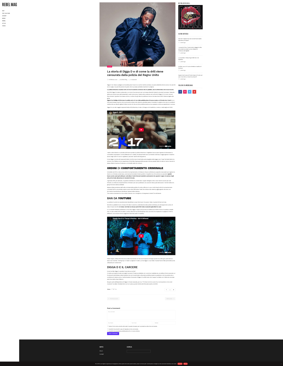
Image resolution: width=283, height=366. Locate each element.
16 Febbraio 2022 (113, 79)
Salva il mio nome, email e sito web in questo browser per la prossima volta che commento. (133, 326)
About (101, 351)
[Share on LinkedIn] (116, 289)
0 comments (133, 79)
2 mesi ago (183, 42)
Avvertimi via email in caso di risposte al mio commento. (123, 329)
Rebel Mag (124, 79)
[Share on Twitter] (114, 289)
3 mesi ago (183, 53)
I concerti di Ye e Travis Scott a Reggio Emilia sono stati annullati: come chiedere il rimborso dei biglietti (190, 49)
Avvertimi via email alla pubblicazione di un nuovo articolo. (124, 331)
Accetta (180, 363)
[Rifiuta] (281, 364)
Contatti (101, 354)
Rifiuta (185, 363)
